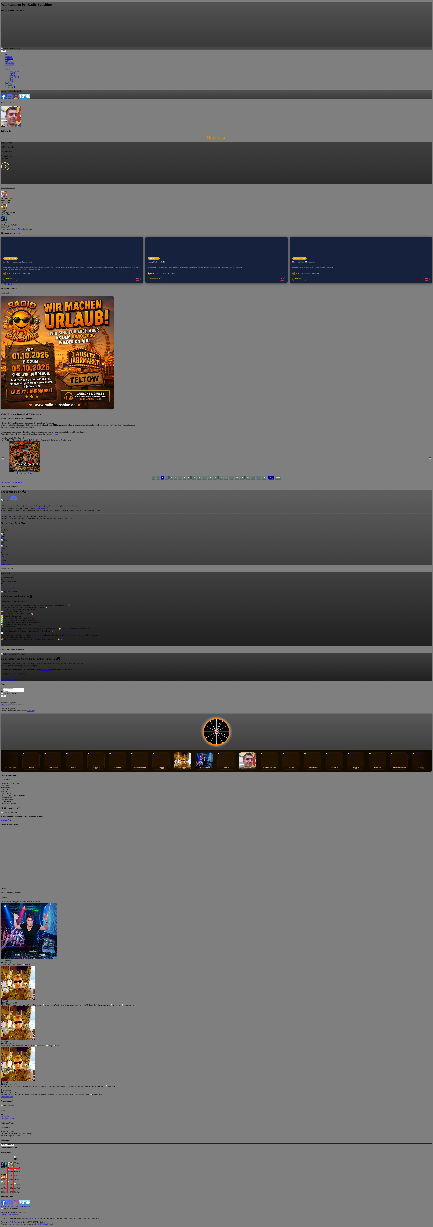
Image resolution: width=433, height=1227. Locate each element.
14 (215, 478)
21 (253, 478)
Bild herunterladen (215, 459)
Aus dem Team (10, 258)
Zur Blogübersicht (7, 284)
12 (204, 478)
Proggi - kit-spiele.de (10, 1214)
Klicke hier (5, 705)
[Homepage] (6, 55)
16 (226, 478)
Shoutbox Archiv (7, 1097)
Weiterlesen (9, 279)
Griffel (12, 73)
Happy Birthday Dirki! (156, 262)
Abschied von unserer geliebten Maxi (17, 262)
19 (242, 478)
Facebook (37, 635)
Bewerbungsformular (70, 635)
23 (264, 478)
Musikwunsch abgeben (9, 229)
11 (199, 478)
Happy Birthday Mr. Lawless (303, 262)
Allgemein (153, 258)
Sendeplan (9, 59)
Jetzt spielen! (5, 1116)
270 (2, 562)
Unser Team (9, 63)
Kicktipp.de (45, 670)
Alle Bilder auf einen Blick (10, 482)
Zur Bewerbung (6, 645)
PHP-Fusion (14, 1222)
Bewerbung (9, 65)
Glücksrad (13, 75)
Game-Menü (14, 71)
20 (248, 478)
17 (231, 478)
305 (2, 556)
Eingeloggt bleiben (10, 693)
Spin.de (55, 434)
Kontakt (11, 1206)
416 (2, 538)
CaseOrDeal (14, 77)
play (271, 478)
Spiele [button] (7, 69)
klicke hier (30, 711)
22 (259, 478)
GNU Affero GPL (44, 1224)
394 (2, 544)
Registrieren (9, 87)
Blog (7, 61)
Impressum (18, 1206)
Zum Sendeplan (25, 229)
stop (278, 478)
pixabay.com (31, 1218)
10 (194, 478)
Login (7, 85)
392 (2, 550)
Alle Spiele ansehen (8, 1119)
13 (210, 478)
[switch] (2, 693)
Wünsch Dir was (7, 780)
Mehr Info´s (5, 820)
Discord (11, 516)
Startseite (8, 57)
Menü (3, 51)
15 (221, 478)
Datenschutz (26, 1206)
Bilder (7, 67)
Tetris (12, 79)
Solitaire (13, 81)
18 (237, 478)
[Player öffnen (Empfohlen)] (5, 170)
